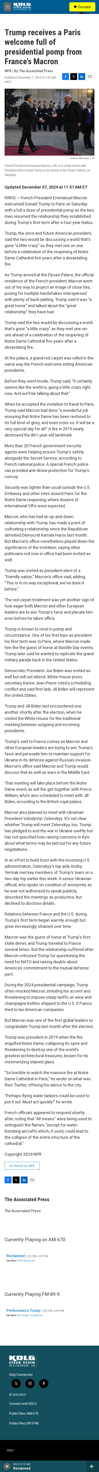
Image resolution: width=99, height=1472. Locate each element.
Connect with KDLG (23, 1403)
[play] (7, 1466)
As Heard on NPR (22, 1166)
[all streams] (93, 1466)
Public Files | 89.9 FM (23, 1423)
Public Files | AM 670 (23, 1413)
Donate (84, 7)
